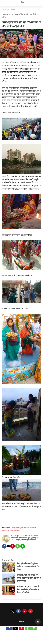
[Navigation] (3, 3)
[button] (9, 628)
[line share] (22, 546)
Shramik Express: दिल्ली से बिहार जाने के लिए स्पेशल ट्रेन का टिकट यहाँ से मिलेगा (28, 589)
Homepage (5, 10)
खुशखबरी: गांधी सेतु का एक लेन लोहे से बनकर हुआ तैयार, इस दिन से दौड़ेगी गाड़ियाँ (29, 578)
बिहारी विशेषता (36, 14)
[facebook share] (4, 546)
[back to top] (38, 622)
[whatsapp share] (17, 546)
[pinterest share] (12, 546)
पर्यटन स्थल (29, 14)
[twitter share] (8, 546)
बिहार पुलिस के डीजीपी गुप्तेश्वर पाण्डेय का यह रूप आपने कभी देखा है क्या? (28, 566)
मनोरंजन (13, 10)
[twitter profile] (12, 611)
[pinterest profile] (24, 611)
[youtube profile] (30, 611)
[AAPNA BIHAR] (22, 1)
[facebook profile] (18, 611)
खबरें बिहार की (21, 14)
